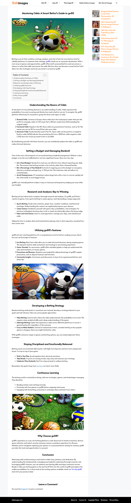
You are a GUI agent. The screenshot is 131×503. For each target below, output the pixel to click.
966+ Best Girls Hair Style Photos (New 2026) (108, 32)
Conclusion (18, 98)
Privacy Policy (114, 500)
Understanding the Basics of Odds (26, 78)
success (39, 366)
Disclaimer (104, 500)
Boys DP (55, 3)
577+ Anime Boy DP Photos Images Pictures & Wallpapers (110, 49)
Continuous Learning (21, 93)
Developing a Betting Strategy (24, 88)
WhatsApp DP (68, 3)
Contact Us (82, 500)
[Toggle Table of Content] (44, 75)
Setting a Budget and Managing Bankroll (28, 80)
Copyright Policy (93, 500)
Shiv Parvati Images (105, 3)
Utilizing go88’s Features (22, 85)
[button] (116, 3)
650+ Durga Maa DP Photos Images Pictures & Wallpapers (110, 24)
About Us (74, 500)
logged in (24, 489)
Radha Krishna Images (87, 3)
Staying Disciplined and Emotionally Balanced (30, 90)
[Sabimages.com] (20, 3)
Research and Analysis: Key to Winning (27, 83)
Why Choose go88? (21, 95)
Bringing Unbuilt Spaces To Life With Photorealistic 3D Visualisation (110, 15)
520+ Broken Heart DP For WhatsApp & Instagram (109, 40)
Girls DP (43, 3)
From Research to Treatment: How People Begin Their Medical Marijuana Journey (109, 58)
